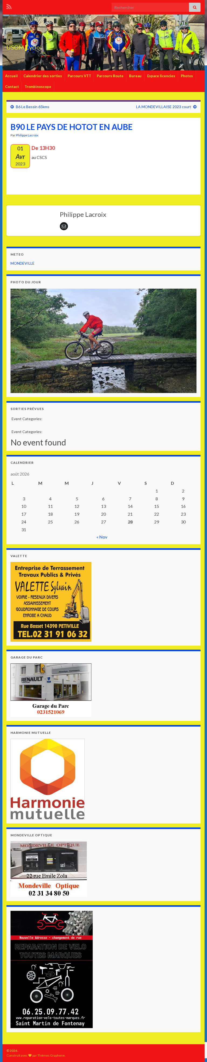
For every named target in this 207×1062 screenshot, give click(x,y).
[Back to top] (195, 1030)
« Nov (101, 536)
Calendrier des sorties (42, 76)
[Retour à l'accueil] (103, 42)
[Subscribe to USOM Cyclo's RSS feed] (9, 6)
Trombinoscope (38, 86)
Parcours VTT (79, 76)
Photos (187, 76)
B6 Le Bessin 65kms (32, 106)
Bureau (135, 76)
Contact (12, 86)
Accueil (11, 76)
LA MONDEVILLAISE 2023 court (163, 106)
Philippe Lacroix (27, 135)
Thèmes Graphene (51, 1055)
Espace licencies (161, 76)
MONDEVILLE (22, 263)
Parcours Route (110, 76)
